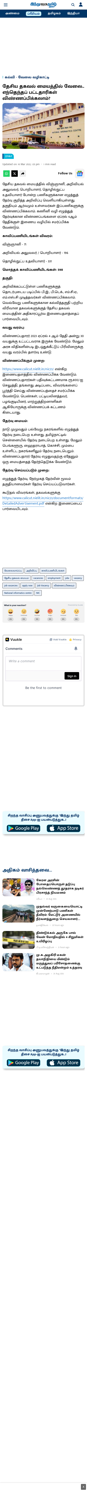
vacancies (38, 578)
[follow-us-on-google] (80, 173)
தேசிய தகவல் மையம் (16, 578)
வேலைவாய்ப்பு (13, 571)
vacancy (78, 578)
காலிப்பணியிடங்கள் (52, 571)
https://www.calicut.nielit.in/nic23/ (28, 369)
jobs (67, 578)
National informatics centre (18, 593)
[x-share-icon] (14, 176)
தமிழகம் (54, 13)
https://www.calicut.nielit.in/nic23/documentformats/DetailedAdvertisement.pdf (42, 501)
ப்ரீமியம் (34, 14)
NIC (38, 593)
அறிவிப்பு (31, 571)
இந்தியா (73, 13)
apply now (27, 586)
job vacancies (11, 586)
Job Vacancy (43, 586)
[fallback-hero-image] (18, 887)
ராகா (8, 156)
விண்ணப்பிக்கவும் (64, 586)
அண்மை (12, 13)
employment (54, 578)
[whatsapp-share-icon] (6, 176)
